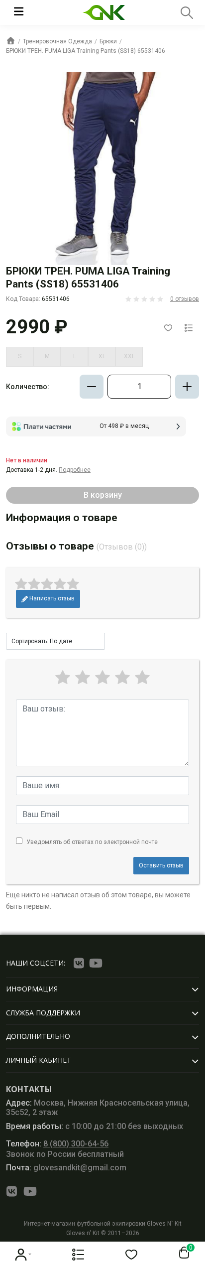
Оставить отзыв (161, 865)
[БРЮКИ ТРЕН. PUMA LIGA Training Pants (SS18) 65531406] (102, 168)
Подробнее (75, 469)
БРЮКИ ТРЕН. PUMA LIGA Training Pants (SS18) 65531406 (85, 50)
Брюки (108, 41)
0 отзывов (184, 298)
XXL (129, 356)
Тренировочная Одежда (57, 41)
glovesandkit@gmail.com (66, 1167)
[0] (182, 1253)
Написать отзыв (51, 598)
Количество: (27, 387)
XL (102, 356)
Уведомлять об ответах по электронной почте (92, 842)
